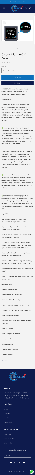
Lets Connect (8, 422)
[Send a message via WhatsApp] (31, 472)
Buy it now (17, 83)
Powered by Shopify (23, 471)
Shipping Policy (9, 439)
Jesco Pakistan (14, 471)
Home (6, 409)
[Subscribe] (28, 455)
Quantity (3, 66)
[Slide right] (22, 48)
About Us (7, 418)
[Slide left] (13, 48)
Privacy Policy (8, 434)
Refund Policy (8, 443)
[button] (4, 8)
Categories (7, 413)
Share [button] (5, 360)
